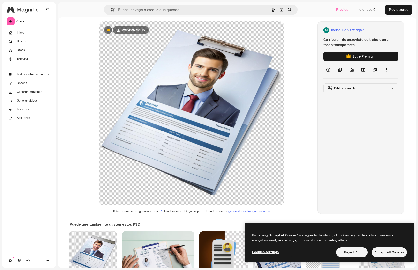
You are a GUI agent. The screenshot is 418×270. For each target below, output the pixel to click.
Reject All (352, 252)
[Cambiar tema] (28, 260)
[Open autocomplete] (111, 10)
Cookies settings (265, 252)
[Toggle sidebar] (47, 10)
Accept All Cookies (389, 252)
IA (161, 211)
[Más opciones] (386, 69)
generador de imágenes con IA (249, 211)
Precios (342, 9)
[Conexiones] (11, 260)
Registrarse (398, 9)
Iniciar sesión (366, 9)
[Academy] (19, 260)
